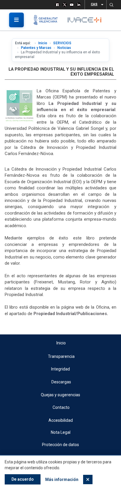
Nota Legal (60, 432)
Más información (61, 479)
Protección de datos (60, 444)
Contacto (61, 407)
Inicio (42, 43)
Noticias (64, 48)
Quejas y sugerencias (60, 394)
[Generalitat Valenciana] (47, 20)
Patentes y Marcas (36, 48)
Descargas (61, 382)
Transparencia (61, 356)
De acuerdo (22, 479)
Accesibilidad (60, 420)
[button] (111, 4)
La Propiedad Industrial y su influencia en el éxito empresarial (61, 72)
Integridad (60, 369)
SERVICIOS (62, 43)
